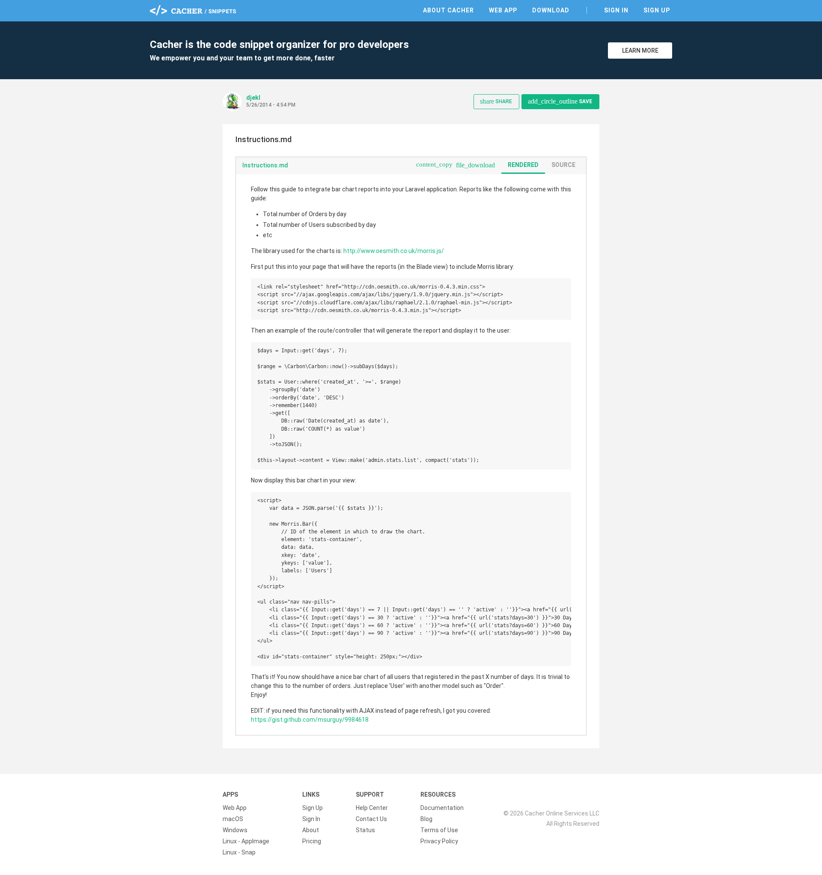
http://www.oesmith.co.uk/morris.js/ (393, 250)
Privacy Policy (439, 841)
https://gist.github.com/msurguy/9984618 (310, 719)
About (310, 830)
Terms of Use (439, 830)
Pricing (311, 841)
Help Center (372, 807)
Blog (426, 818)
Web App (503, 10)
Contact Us (371, 818)
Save (560, 101)
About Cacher (448, 10)
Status (365, 830)
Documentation (442, 807)
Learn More (640, 50)
